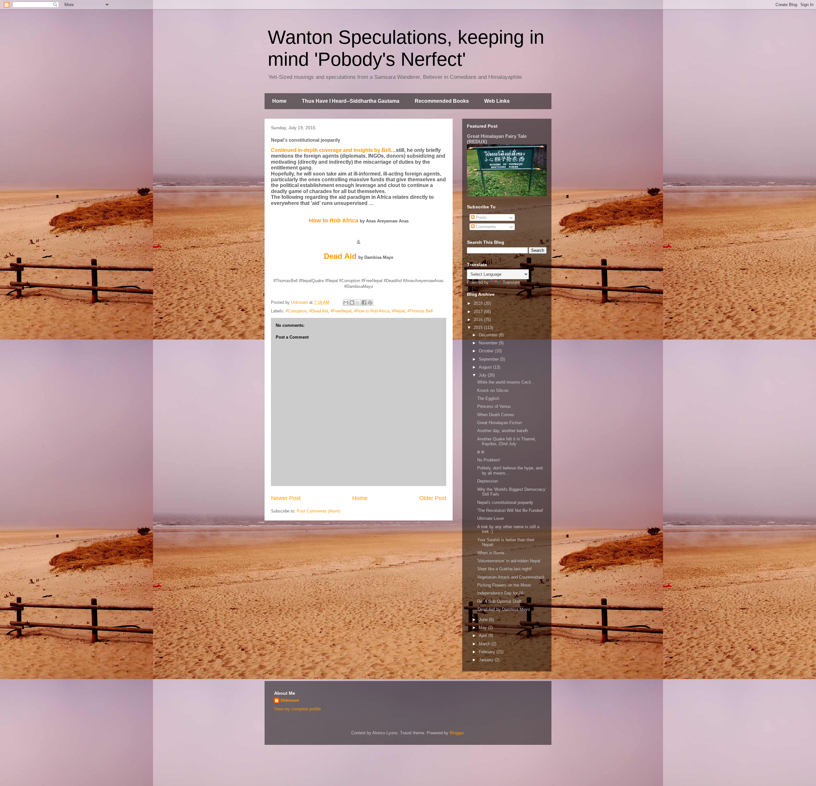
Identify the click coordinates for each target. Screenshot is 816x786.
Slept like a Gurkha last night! (504, 568)
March (485, 643)
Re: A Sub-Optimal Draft (499, 601)
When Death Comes (495, 414)
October (487, 350)
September (489, 359)
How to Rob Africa (333, 220)
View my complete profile (297, 709)
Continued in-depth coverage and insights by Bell (331, 150)
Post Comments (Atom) (318, 511)
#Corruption (296, 311)
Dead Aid (340, 256)
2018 (479, 303)
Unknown (289, 700)
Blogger (456, 732)
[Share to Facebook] (364, 302)
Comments (485, 226)
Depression (487, 481)
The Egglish (488, 398)
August (486, 367)
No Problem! (488, 460)
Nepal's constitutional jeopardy (505, 502)
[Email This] (346, 302)
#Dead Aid (318, 311)
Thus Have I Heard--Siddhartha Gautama (350, 101)
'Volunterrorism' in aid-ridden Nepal (508, 560)
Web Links (497, 101)
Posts (481, 217)
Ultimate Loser (490, 518)
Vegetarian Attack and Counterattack (511, 577)
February (487, 651)
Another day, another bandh (502, 430)
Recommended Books (442, 101)
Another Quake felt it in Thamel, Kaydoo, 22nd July (506, 441)
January (487, 659)
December (489, 335)
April (483, 635)
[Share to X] (358, 302)
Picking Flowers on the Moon (504, 585)
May (483, 627)
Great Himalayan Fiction (499, 422)
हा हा (480, 452)
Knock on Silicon (492, 390)
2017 (479, 311)
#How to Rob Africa (372, 311)
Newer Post (286, 498)
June (484, 619)
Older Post (432, 498)
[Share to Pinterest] (370, 302)
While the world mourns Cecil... (506, 382)
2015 (479, 327)
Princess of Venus (494, 406)
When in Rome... (492, 552)
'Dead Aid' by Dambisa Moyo (503, 609)
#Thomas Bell (420, 311)
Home (279, 101)
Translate (511, 282)
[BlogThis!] (352, 302)
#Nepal (398, 311)
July (483, 375)
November (489, 343)
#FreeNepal (341, 311)
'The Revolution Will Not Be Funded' (510, 510)
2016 (479, 319)
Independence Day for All (500, 593)
